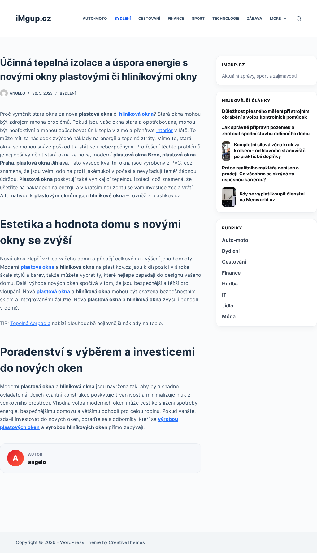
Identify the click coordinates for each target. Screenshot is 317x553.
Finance (176, 18)
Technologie (225, 18)
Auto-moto (95, 18)
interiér (164, 130)
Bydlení (123, 18)
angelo (37, 462)
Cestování (149, 18)
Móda (229, 316)
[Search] (299, 18)
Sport (198, 18)
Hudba (230, 284)
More (275, 18)
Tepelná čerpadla (30, 323)
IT (224, 295)
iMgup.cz (33, 18)
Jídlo (227, 305)
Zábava (254, 18)
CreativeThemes (127, 542)
